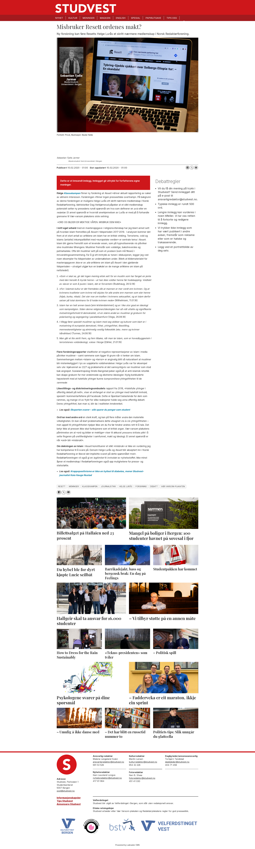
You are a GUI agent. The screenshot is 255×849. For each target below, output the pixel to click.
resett (61, 486)
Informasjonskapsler (69, 797)
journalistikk (108, 486)
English (121, 18)
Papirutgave (153, 18)
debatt (154, 486)
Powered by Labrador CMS (127, 845)
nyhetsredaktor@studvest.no (107, 778)
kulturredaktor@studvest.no (143, 762)
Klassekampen (72, 193)
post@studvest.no (66, 791)
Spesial (135, 18)
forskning (141, 486)
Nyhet (59, 18)
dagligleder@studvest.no (177, 762)
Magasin (105, 18)
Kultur (72, 18)
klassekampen (89, 486)
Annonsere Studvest (69, 804)
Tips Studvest (65, 801)
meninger (74, 486)
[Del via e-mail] (196, 168)
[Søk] (183, 21)
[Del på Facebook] (188, 168)
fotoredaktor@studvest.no (142, 778)
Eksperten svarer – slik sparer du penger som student (100, 409)
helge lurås (125, 486)
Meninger (88, 18)
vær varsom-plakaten (173, 486)
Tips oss (172, 18)
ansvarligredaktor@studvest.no (108, 762)
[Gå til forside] (85, 8)
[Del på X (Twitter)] (192, 168)
